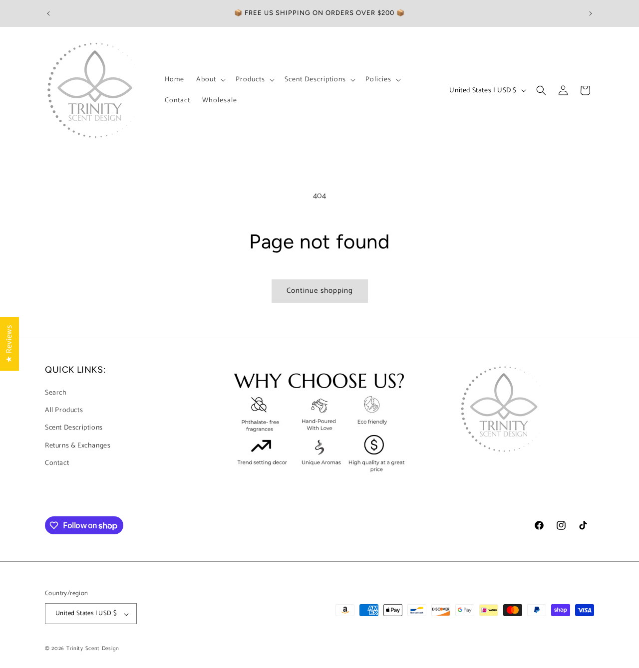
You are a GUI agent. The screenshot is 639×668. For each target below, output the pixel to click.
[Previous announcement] (48, 13)
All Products (64, 411)
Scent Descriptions (74, 428)
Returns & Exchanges (77, 445)
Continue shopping (320, 290)
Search (56, 393)
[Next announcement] (591, 13)
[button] (210, 79)
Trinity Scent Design (92, 649)
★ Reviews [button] (9, 343)
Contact (57, 463)
